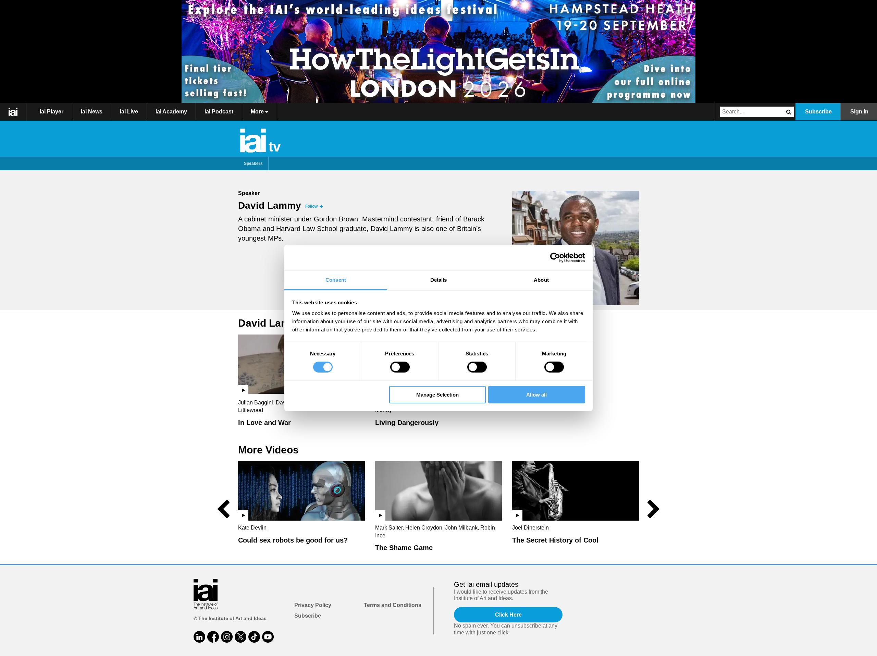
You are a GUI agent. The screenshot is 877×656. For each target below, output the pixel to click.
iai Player (51, 111)
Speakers (253, 163)
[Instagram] (227, 637)
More (258, 111)
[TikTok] (254, 637)
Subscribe (818, 111)
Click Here (508, 615)
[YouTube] (268, 637)
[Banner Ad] (438, 51)
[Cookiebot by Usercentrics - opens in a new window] (555, 257)
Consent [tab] (335, 280)
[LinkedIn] (199, 637)
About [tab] (541, 280)
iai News (91, 111)
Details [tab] (438, 280)
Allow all (536, 395)
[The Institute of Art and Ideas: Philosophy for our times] (13, 112)
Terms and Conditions (392, 605)
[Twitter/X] (240, 637)
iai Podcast (219, 111)
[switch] (400, 367)
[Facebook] (213, 637)
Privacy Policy (312, 605)
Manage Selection (437, 395)
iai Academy (171, 111)
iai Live (129, 111)
